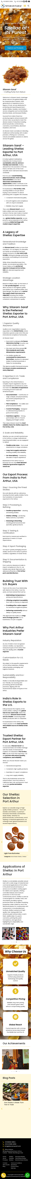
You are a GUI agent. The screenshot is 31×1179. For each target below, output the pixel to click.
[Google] (24, 1)
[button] (25, 6)
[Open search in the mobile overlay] (28, 5)
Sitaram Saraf (13, 5)
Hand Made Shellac (16, 856)
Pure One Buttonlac (11, 853)
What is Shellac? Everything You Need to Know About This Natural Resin (14, 1105)
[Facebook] (26, 1)
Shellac (24, 856)
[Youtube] (29, 1)
